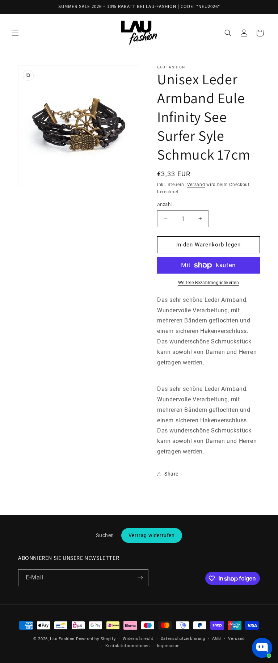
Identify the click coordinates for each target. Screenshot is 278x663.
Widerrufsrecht (138, 638)
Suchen (105, 535)
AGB (216, 638)
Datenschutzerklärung (183, 638)
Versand (196, 184)
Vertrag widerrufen (152, 535)
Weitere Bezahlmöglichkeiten (208, 282)
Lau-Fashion (62, 639)
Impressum (168, 645)
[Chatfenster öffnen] (262, 648)
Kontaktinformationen (127, 645)
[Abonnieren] (140, 577)
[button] (15, 33)
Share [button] (171, 474)
